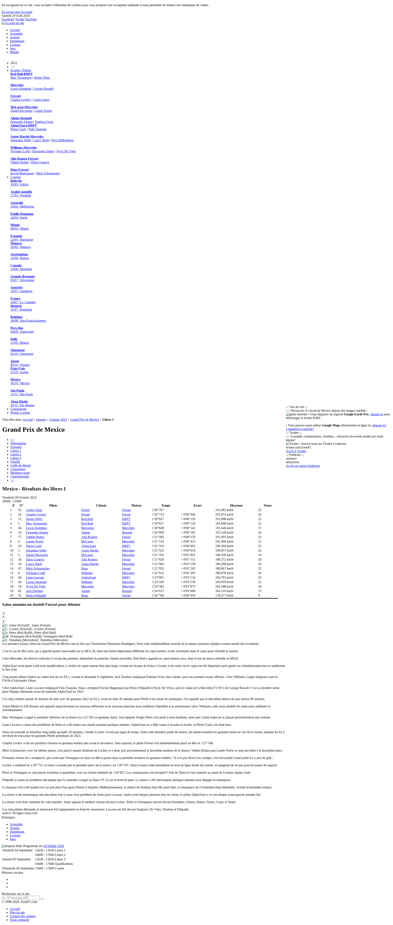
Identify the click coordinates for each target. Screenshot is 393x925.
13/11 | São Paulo (21, 392)
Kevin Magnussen (22, 173)
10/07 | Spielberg (21, 289)
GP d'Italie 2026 (53, 846)
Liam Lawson (35, 577)
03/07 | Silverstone (22, 278)
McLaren (87, 541)
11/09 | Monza (19, 340)
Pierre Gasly (18, 129)
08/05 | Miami (19, 226)
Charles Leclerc (20, 99)
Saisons (15, 37)
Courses (15, 177)
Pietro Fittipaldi (36, 595)
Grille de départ (20, 465)
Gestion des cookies (23, 916)
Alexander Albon (43, 151)
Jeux (13, 48)
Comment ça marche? (300, 429)
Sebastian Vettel (20, 140)
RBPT (126, 519)
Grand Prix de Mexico (84, 419)
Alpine (85, 532)
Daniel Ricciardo (21, 110)
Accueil (15, 30)
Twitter (19, 19)
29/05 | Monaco (20, 245)
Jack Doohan (34, 591)
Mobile (14, 52)
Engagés (15, 447)
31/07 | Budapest (21, 307)
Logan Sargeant (36, 582)
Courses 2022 (58, 419)
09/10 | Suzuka (20, 362)
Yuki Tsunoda (37, 129)
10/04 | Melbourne (22, 204)
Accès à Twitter (296, 451)
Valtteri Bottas (19, 162)
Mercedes (87, 528)
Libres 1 (15, 450)
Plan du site (17, 912)
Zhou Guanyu (40, 162)
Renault (127, 532)
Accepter (26, 12)
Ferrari (85, 510)
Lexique (15, 44)
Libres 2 (15, 454)
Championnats (19, 476)
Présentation (18, 443)
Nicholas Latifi (20, 151)
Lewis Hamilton (20, 88)
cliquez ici (376, 414)
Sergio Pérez (42, 77)
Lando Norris (43, 110)
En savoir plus (11, 12)
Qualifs (15, 461)
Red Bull (87, 519)
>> (12, 480)
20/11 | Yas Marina (22, 403)
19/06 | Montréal (21, 267)
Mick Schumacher (48, 173)
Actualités (16, 33)
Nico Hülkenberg (62, 140)
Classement (17, 469)
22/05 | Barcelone (21, 237)
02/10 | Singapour (21, 351)
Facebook (8, 19)
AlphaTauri (88, 546)
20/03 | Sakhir (19, 182)
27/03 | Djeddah (21, 193)
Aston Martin (89, 550)
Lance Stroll (41, 140)
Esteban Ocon (44, 122)
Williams (87, 573)
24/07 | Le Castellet (22, 300)
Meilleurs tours (20, 472)
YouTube (31, 19)
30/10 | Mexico (20, 381)
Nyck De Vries (66, 151)
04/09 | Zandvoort (22, 329)
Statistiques (17, 41)
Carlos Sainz (41, 99)
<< (12, 439)
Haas (84, 568)
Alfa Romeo (89, 537)
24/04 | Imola (22, 215)
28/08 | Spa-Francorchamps (28, 318)
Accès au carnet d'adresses (303, 466)
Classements (18, 409)
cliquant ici (379, 425)
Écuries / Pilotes (20, 70)
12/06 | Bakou (19, 256)
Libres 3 (15, 458)
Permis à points (20, 412)
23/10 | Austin (19, 370)
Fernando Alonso (21, 122)
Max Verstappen (21, 77)
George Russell (43, 88)
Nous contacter (19, 920)
